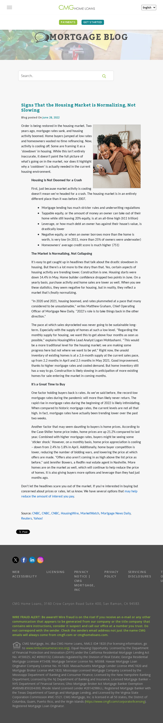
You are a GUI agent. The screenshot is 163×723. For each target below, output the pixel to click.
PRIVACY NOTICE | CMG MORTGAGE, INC (84, 581)
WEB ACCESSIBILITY (24, 574)
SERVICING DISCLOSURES (139, 574)
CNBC (36, 513)
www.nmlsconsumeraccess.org (47, 648)
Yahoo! (38, 518)
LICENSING (55, 572)
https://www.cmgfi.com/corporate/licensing (115, 701)
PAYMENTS (68, 22)
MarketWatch (89, 513)
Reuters (26, 518)
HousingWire (70, 513)
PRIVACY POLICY (111, 574)
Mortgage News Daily (116, 513)
